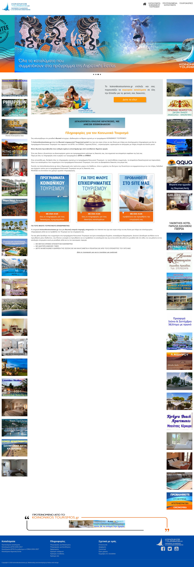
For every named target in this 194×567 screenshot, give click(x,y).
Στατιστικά (102, 549)
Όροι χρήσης (103, 551)
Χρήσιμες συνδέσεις (57, 554)
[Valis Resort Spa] (14, 228)
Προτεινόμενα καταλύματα (11, 545)
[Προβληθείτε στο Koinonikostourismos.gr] (179, 501)
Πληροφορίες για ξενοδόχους (60, 547)
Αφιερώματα (54, 549)
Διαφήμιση (102, 547)
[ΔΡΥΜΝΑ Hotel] (14, 428)
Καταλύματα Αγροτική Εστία (11, 551)
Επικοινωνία (103, 545)
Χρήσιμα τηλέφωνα (57, 551)
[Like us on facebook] (163, 548)
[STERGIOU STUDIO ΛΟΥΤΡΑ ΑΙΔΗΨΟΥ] (14, 468)
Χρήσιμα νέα (54, 556)
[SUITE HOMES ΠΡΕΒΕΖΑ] (179, 302)
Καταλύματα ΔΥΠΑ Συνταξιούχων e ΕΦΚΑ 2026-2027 (20, 549)
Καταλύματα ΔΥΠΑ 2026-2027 (12, 547)
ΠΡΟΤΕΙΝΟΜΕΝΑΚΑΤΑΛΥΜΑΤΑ (170, 4)
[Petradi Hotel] (179, 242)
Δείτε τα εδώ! (130, 99)
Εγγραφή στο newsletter (107, 554)
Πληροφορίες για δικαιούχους (60, 545)
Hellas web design (53, 562)
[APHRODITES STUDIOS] (179, 361)
